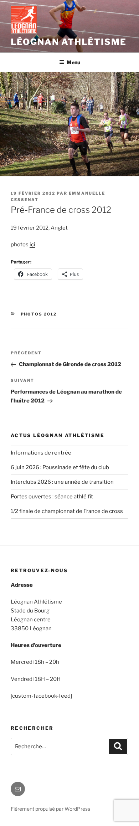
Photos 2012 (39, 314)
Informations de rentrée (41, 453)
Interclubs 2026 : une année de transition (62, 482)
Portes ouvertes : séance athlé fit (52, 496)
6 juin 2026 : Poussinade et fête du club (60, 467)
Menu (73, 62)
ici (32, 244)
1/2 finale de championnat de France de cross (67, 511)
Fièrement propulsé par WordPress (50, 809)
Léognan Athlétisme (69, 42)
